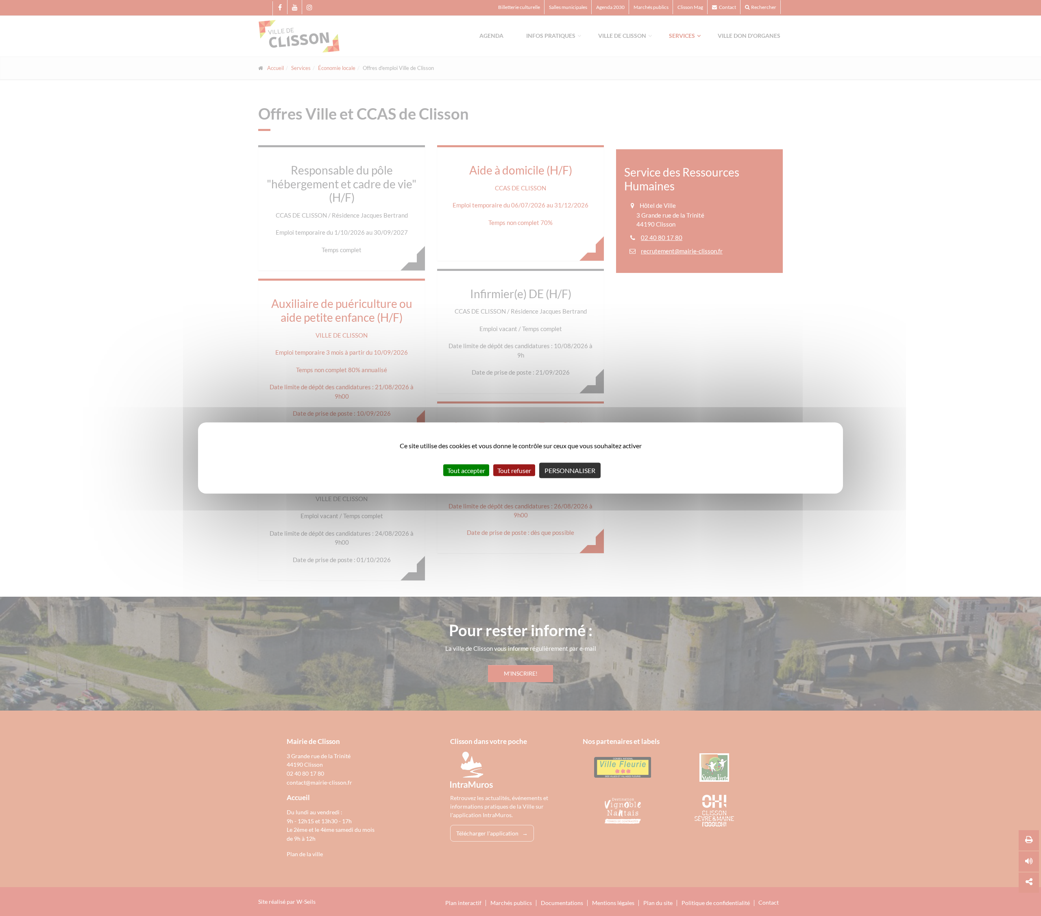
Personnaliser (569, 470)
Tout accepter (466, 470)
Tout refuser (514, 470)
